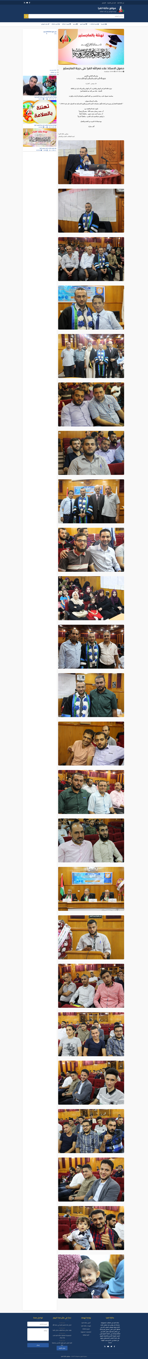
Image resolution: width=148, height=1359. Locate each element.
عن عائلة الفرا (120, 3)
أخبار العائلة (86, 1335)
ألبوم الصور (83, 24)
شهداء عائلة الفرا (86, 1326)
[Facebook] (29, 2)
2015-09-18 (52, 99)
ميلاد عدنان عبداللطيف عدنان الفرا (62, 1330)
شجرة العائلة (94, 24)
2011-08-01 (52, 150)
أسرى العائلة (55, 24)
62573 (41, 99)
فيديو (74, 24)
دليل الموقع (44, 24)
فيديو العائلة (86, 1329)
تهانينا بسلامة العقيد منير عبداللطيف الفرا (45, 125)
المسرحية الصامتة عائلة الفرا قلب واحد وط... (62, 1336)
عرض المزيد (62, 1348)
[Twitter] (111, 1346)
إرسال (38, 1345)
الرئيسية (103, 24)
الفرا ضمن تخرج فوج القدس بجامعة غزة (62, 1344)
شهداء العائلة (66, 24)
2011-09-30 (52, 127)
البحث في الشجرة (111, 3)
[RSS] (24, 2)
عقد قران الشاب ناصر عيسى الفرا (48, 148)
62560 (41, 127)
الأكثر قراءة (53, 70)
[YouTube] (27, 2)
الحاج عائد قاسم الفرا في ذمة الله (62, 1325)
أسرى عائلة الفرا (86, 1322)
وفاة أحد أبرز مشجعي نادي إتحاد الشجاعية (45, 97)
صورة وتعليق (52, 74)
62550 (38, 150)
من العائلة (53, 72)
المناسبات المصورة (86, 1332)
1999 (45, 150)
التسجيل (104, 3)
